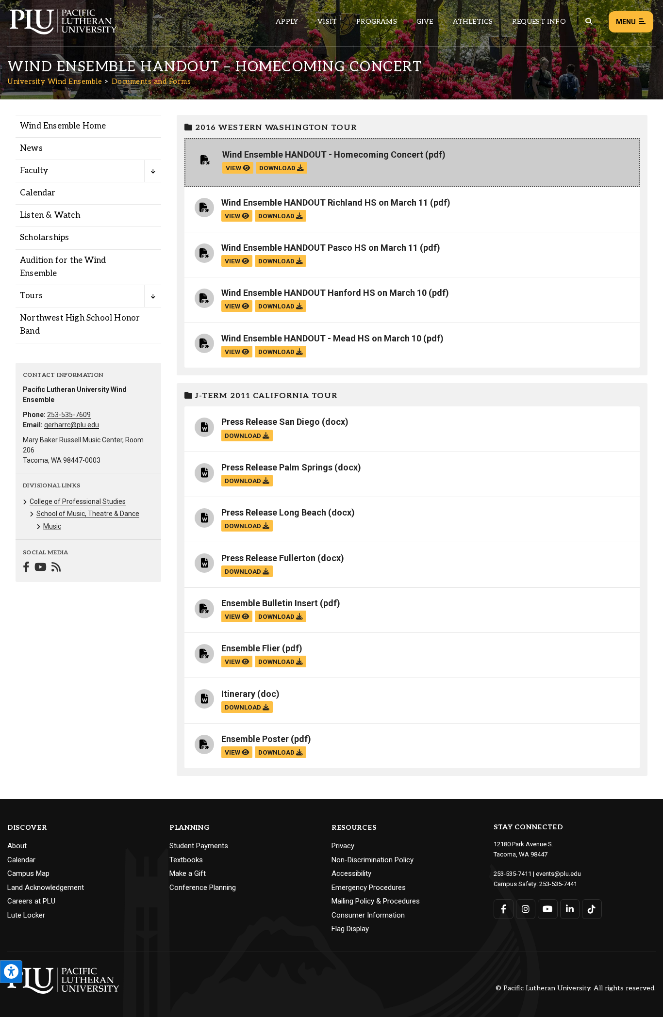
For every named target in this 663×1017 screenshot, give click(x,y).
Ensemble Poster (255, 739)
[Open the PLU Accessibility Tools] (11, 971)
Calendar (38, 193)
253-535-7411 (512, 873)
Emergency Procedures (369, 887)
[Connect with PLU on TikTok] (592, 909)
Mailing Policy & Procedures (376, 901)
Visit (327, 21)
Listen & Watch (50, 215)
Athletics (473, 21)
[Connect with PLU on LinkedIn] (570, 909)
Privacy (343, 845)
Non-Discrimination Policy (373, 860)
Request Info (538, 21)
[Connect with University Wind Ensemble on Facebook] (26, 568)
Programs (376, 21)
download (278, 168)
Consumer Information (368, 915)
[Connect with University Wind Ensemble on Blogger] (56, 568)
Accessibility (351, 873)
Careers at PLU (31, 901)
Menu (626, 22)
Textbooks (186, 860)
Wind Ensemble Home (63, 126)
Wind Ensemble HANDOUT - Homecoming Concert (322, 154)
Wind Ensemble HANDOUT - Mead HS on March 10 (321, 338)
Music (52, 526)
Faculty (34, 171)
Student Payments (198, 845)
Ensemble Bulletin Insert (269, 603)
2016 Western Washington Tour (275, 127)
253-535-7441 (558, 884)
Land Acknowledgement (45, 887)
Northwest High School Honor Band (80, 324)
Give (424, 21)
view (234, 168)
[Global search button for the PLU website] (589, 21)
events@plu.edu (558, 873)
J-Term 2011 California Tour (265, 396)
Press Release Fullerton (268, 558)
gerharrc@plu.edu (71, 425)
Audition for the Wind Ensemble (63, 267)
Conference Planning (202, 887)
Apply (287, 21)
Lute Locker (26, 915)
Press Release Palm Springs (276, 467)
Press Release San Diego (270, 422)
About (17, 845)
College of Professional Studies (78, 501)
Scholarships (44, 237)
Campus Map (28, 873)
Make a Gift (187, 873)
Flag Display (350, 928)
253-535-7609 (69, 415)
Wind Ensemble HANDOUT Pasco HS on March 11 (319, 247)
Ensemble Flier (250, 648)
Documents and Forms (151, 81)
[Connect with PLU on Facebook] (504, 909)
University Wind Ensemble (54, 81)
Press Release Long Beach (273, 512)
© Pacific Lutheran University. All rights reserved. (576, 988)
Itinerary (238, 694)
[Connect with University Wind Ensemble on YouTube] (40, 568)
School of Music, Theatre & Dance (87, 513)
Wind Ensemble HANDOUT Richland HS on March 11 (324, 202)
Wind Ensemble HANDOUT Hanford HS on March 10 (324, 293)
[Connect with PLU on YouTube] (548, 909)
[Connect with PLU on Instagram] (526, 909)
